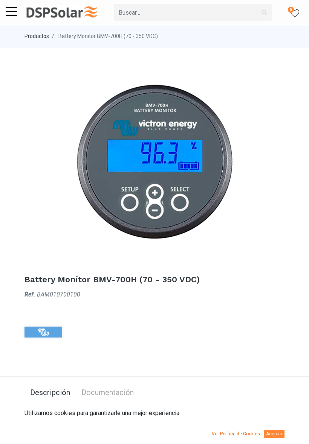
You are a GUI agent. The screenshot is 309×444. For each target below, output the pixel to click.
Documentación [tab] (107, 392)
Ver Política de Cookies (236, 433)
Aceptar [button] (274, 433)
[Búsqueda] (264, 12)
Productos (36, 36)
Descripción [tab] (50, 392)
